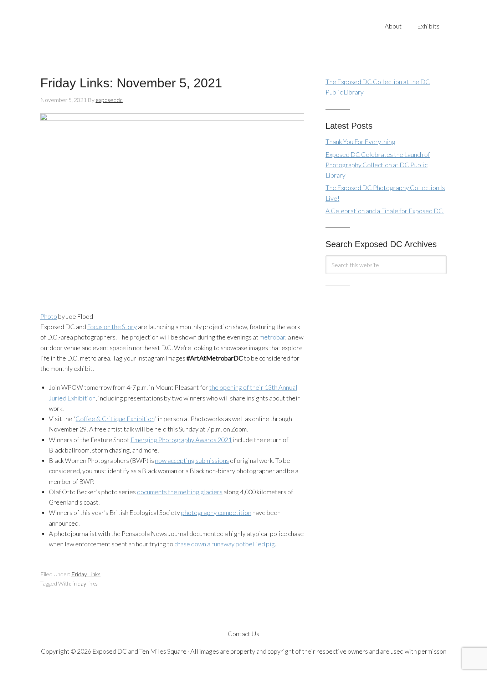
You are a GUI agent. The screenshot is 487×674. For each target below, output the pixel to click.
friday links (85, 583)
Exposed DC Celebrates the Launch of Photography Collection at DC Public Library (377, 164)
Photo (48, 316)
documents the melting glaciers (179, 492)
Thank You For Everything (360, 141)
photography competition (216, 512)
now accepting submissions (192, 460)
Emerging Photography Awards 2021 (181, 440)
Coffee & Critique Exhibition (115, 419)
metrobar (272, 337)
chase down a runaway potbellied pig (224, 544)
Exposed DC (111, 27)
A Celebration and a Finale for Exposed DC (384, 211)
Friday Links (86, 574)
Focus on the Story (112, 327)
